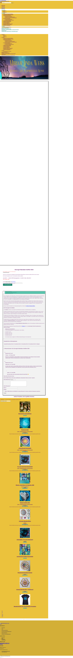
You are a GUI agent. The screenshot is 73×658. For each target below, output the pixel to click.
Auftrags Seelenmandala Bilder (8, 38)
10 (2, 614)
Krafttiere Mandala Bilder (7, 20)
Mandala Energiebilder (6, 18)
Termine (3, 26)
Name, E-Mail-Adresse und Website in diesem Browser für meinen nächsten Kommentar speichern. (22, 391)
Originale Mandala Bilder (7, 15)
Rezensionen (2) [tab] (9, 293)
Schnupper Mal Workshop (7, 51)
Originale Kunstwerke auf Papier (10, 41)
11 (2, 615)
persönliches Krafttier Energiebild (8, 14)
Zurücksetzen (13, 281)
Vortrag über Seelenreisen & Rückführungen (10, 31)
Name (5, 387)
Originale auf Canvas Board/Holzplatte (11, 17)
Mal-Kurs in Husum (5, 27)
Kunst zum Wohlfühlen (6, 25)
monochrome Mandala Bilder (9, 44)
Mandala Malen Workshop (6, 28)
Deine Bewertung (7, 379)
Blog (4, 11)
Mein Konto (3, 5)
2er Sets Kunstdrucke (6, 47)
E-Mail (5, 389)
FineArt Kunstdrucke (6, 22)
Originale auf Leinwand (8, 16)
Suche (1, 2)
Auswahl (4, 281)
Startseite (3, 34)
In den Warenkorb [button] (25, 488)
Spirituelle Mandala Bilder (7, 21)
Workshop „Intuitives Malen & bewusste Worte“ (10, 29)
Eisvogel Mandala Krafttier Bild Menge (8, 283)
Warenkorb (3, 6)
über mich (4, 10)
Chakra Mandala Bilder (8, 19)
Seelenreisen (4, 30)
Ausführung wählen (25, 433)
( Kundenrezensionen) (6, 272)
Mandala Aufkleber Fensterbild (8, 48)
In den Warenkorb (7, 284)
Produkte (3, 13)
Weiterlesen (25, 415)
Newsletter (5, 12)
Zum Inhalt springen (3, 0)
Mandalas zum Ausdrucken (7, 24)
